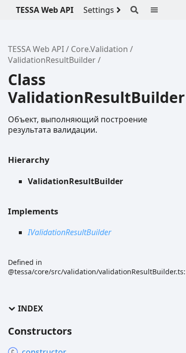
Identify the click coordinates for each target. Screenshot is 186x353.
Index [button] (30, 308)
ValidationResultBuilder (52, 59)
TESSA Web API (44, 9)
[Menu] (160, 10)
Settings (98, 9)
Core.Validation (99, 49)
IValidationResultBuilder (69, 232)
